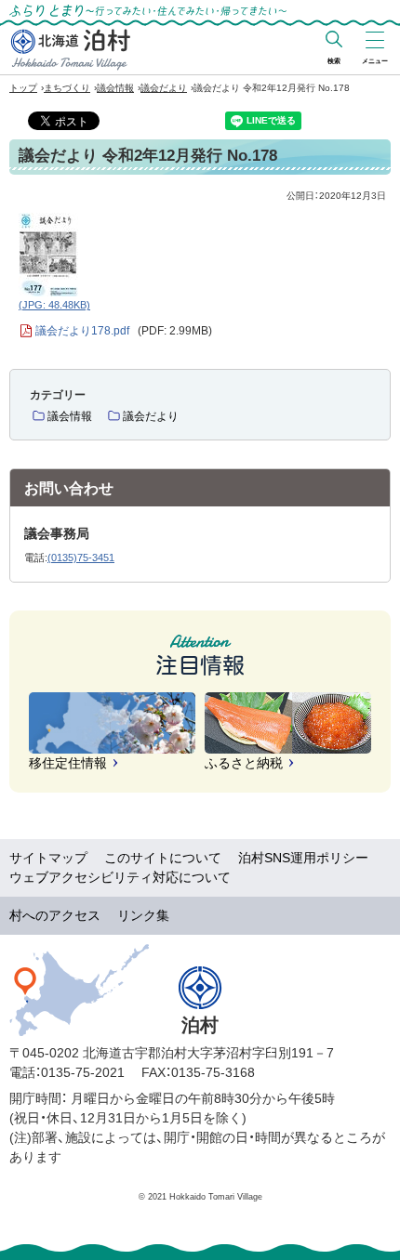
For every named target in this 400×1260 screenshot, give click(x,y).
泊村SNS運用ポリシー (303, 857)
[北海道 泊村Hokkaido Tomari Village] (70, 49)
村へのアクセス (54, 915)
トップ (23, 88)
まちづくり (67, 88)
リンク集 (143, 915)
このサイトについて (162, 857)
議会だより (163, 88)
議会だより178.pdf (123, 330)
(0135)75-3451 (80, 557)
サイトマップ (48, 857)
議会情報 (115, 88)
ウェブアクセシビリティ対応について (120, 877)
